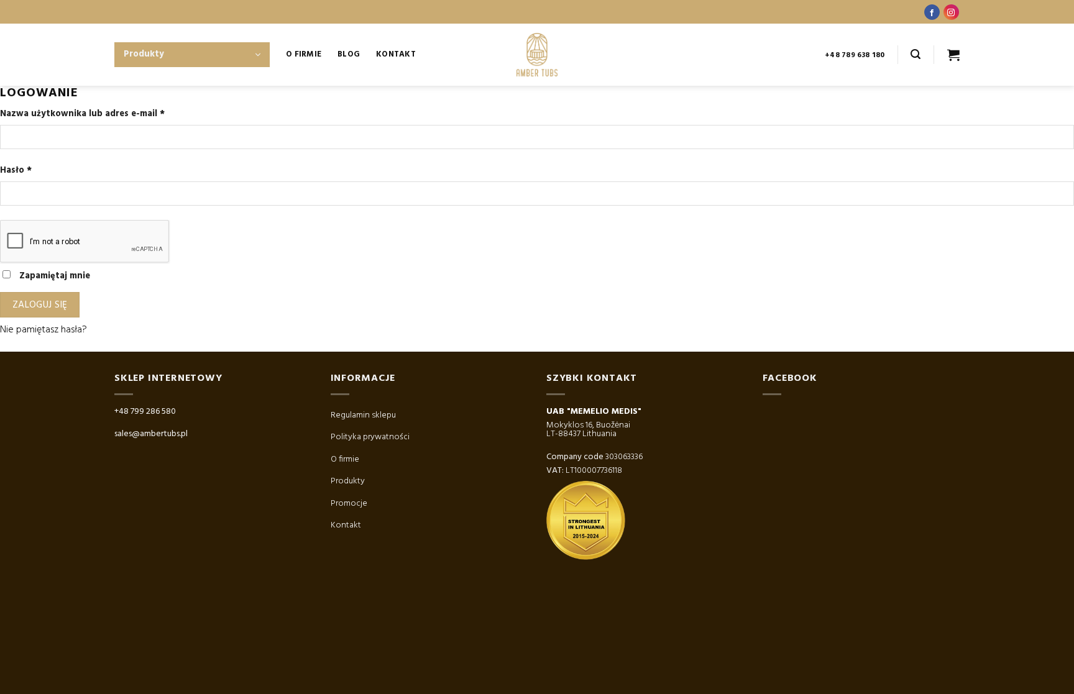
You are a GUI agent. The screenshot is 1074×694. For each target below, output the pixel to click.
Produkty (348, 481)
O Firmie (303, 54)
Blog (348, 54)
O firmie (345, 459)
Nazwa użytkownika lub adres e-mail (82, 114)
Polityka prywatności (370, 437)
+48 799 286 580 (145, 411)
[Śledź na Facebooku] (932, 12)
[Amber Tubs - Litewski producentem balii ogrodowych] (537, 55)
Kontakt (396, 54)
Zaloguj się (40, 305)
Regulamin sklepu (363, 415)
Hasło (16, 170)
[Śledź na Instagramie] (951, 12)
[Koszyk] (953, 54)
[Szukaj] (915, 54)
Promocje (349, 503)
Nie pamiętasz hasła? (43, 330)
